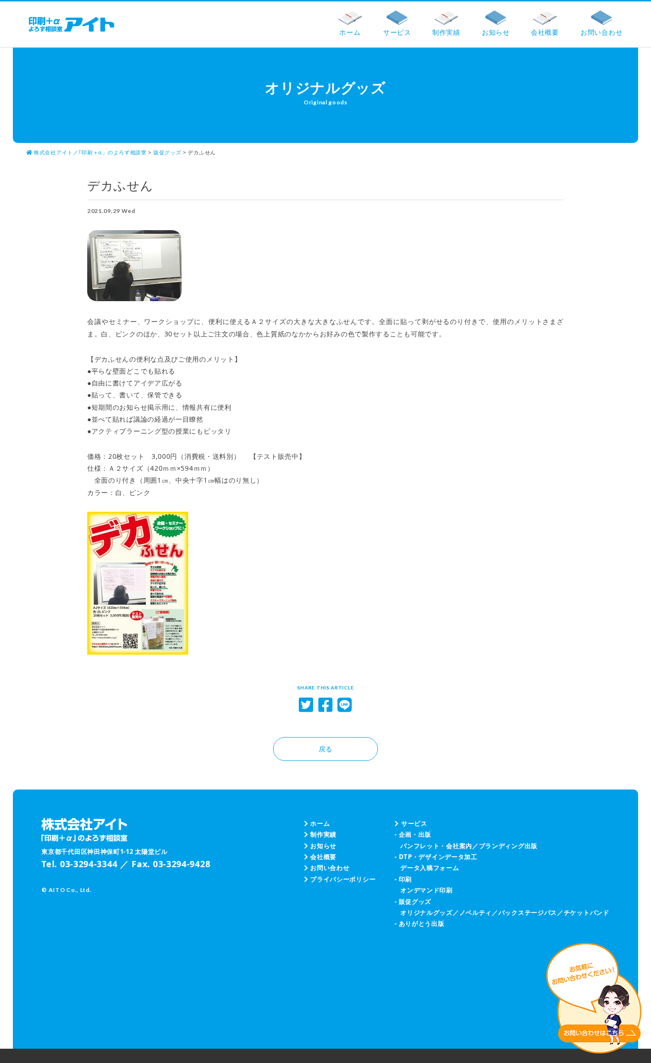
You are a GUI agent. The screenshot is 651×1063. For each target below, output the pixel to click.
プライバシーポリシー (343, 879)
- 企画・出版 (413, 834)
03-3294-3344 (88, 864)
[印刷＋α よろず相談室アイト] (71, 24)
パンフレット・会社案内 (436, 845)
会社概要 (323, 856)
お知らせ (323, 845)
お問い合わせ (329, 867)
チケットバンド (587, 912)
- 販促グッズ (413, 901)
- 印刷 (403, 879)
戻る (325, 749)
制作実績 (323, 834)
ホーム (320, 823)
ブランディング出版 (508, 845)
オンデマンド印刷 (426, 890)
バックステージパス (527, 912)
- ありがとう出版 (419, 923)
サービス (414, 823)
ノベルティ (475, 912)
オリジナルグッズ (426, 912)
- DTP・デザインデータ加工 (436, 856)
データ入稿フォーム (429, 867)
